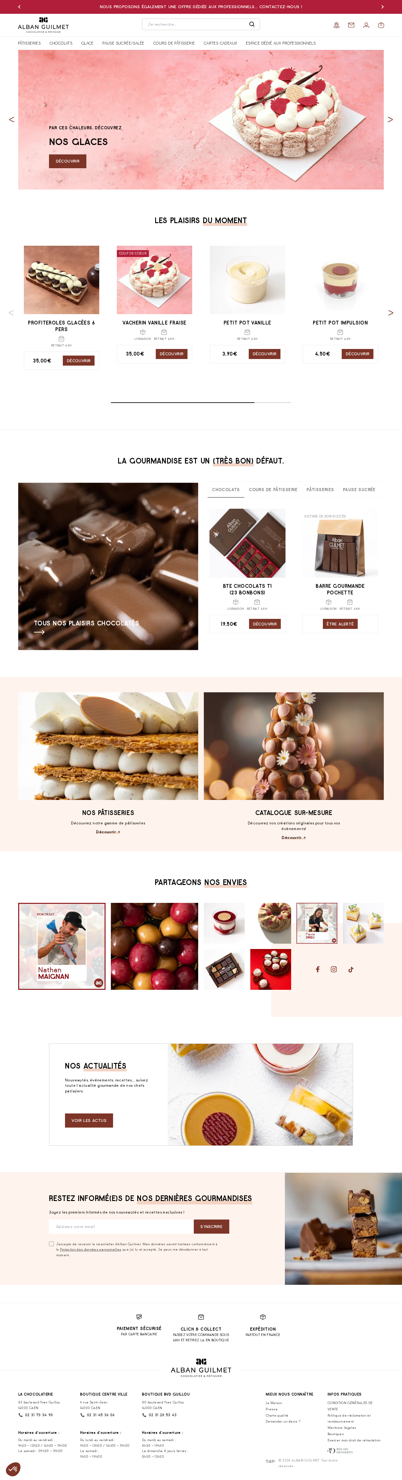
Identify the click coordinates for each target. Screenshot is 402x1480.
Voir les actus (89, 1120)
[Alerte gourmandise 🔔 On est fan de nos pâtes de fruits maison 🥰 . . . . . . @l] (224, 969)
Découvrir (68, 161)
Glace (87, 43)
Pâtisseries (29, 43)
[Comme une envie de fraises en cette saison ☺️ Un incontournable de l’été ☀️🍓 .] (270, 969)
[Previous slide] (11, 119)
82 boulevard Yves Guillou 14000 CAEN (39, 1405)
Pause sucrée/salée (123, 43)
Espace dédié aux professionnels (281, 43)
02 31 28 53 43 (163, 1415)
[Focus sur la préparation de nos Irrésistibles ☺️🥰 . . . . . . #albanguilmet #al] (154, 946)
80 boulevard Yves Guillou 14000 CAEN (163, 1405)
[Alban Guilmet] (46, 25)
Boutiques (336, 1434)
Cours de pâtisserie (174, 43)
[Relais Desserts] (340, 1451)
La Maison (274, 1403)
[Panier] (381, 25)
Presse (272, 1409)
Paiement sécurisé (139, 1329)
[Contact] (351, 25)
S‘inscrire (211, 1227)
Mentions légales (342, 1427)
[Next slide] (390, 119)
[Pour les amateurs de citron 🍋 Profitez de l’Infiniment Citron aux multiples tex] (363, 923)
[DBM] (270, 1461)
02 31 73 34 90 (39, 1415)
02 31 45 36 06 (101, 1415)
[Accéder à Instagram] (334, 969)
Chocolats (61, 43)
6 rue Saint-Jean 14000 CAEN (93, 1405)
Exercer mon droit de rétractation (354, 1440)
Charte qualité (277, 1415)
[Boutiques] (337, 25)
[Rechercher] (252, 24)
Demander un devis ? (283, 1421)
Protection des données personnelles (91, 1249)
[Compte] (366, 25)
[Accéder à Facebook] (318, 969)
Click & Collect (201, 1329)
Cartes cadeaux (220, 43)
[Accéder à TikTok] (351, 970)
